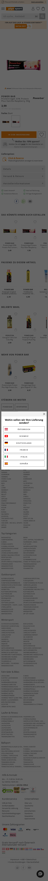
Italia (24, 457)
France (24, 450)
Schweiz (24, 436)
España (24, 463)
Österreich (24, 429)
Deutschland (24, 443)
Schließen (44, 414)
